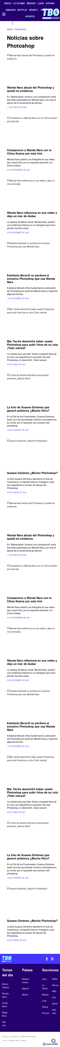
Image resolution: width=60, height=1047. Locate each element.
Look (41, 3)
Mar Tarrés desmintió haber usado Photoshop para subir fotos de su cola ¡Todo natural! (32, 344)
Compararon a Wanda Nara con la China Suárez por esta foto (29, 151)
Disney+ (55, 985)
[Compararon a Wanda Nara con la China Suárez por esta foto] (32, 130)
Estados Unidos (14, 1040)
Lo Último (19, 3)
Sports (55, 1003)
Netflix (54, 979)
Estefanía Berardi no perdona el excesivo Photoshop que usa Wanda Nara (31, 278)
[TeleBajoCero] (15, 959)
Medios (31, 3)
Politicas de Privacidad (28, 1036)
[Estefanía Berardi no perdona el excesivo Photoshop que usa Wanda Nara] (32, 256)
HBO (54, 991)
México (24, 1040)
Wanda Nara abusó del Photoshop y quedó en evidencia (30, 89)
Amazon (45, 1013)
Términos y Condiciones (10, 1036)
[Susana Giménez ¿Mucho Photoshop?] (32, 453)
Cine (54, 997)
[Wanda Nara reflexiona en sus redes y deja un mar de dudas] (32, 193)
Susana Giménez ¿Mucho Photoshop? (32, 473)
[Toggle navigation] (3, 14)
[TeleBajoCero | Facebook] (1, 22)
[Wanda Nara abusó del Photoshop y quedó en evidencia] (32, 68)
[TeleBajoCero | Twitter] (8, 22)
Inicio (7, 3)
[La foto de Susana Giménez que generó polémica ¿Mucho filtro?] (32, 387)
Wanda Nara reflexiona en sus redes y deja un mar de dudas (32, 214)
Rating (50, 3)
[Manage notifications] (53, 1041)
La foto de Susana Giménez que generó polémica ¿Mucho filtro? (28, 408)
